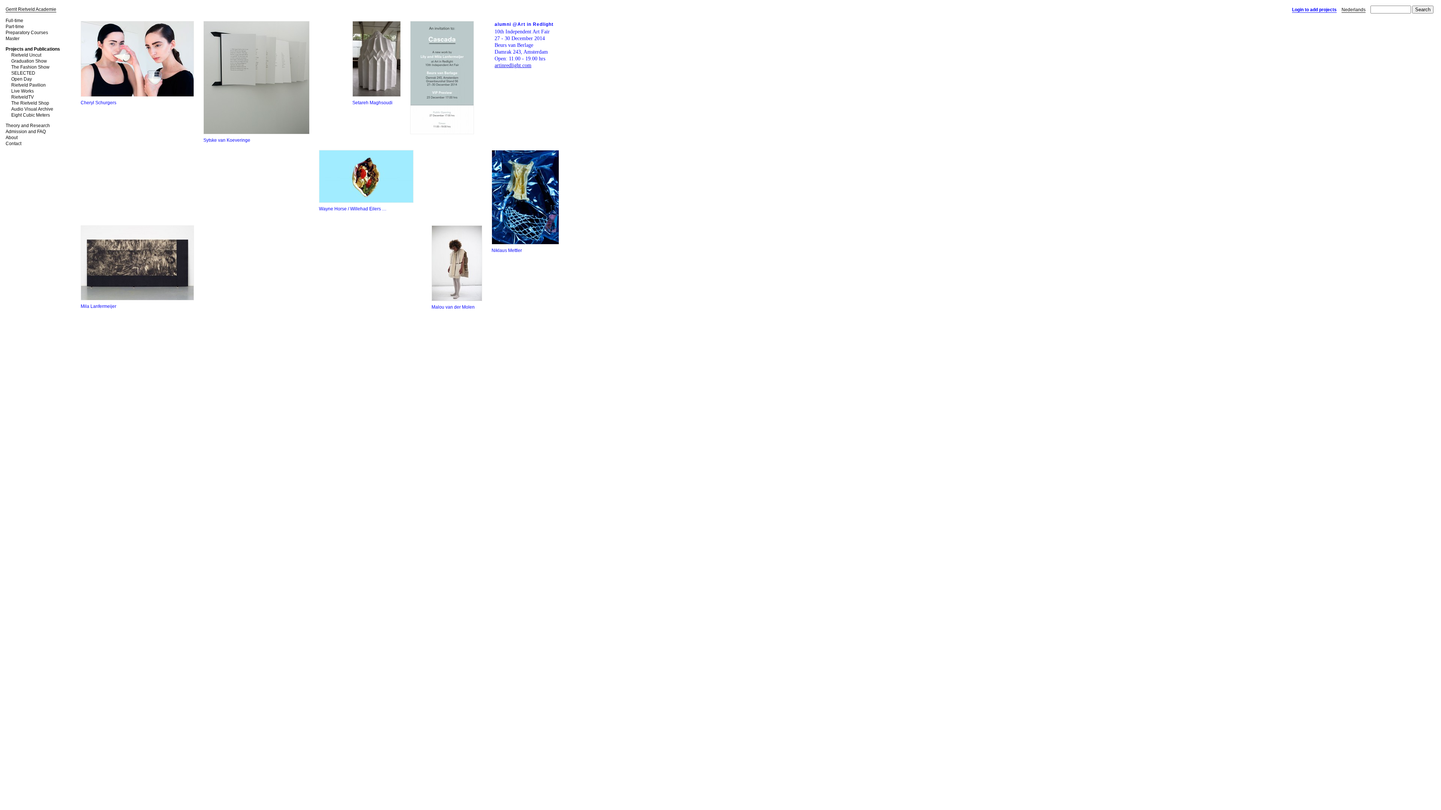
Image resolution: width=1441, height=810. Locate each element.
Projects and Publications (33, 49)
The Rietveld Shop (30, 103)
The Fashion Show (30, 67)
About (12, 137)
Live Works (22, 91)
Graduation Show (29, 61)
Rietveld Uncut (26, 55)
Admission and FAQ (26, 131)
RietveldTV (22, 97)
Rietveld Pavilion (28, 85)
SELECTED (23, 73)
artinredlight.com (513, 65)
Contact (13, 143)
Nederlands (1354, 9)
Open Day (21, 79)
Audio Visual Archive (32, 109)
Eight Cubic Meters (30, 115)
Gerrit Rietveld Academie (31, 9)
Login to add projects (1314, 9)
